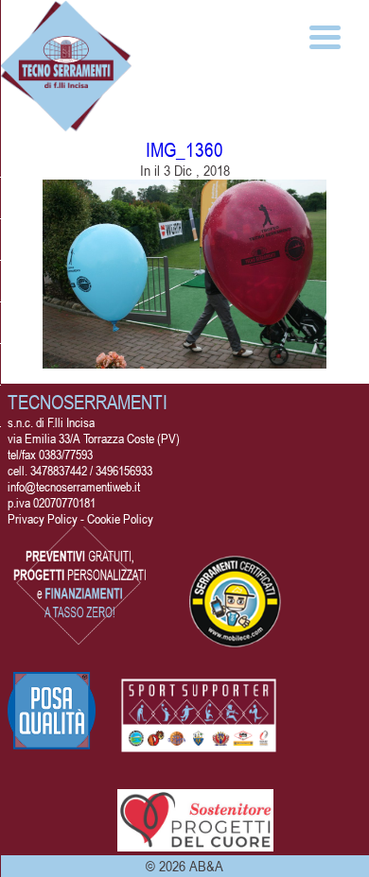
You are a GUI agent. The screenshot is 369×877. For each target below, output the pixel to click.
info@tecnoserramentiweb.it (74, 486)
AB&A (206, 865)
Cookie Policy (120, 518)
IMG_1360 (184, 150)
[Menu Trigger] (325, 35)
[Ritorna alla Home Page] (66, 124)
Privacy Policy (43, 518)
